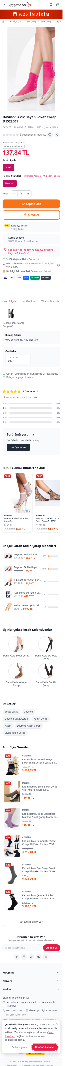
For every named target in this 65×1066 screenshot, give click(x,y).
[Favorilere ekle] (49, 134)
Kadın (8, 725)
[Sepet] (57, 4)
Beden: (12, 175)
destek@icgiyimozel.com (43, 1010)
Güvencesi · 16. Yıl (28, 271)
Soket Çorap (11, 711)
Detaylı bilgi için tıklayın (19, 377)
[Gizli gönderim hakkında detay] (58, 265)
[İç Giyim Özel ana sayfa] (20, 4)
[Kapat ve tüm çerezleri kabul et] (56, 1023)
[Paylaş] (57, 134)
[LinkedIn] (46, 957)
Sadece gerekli (20, 1047)
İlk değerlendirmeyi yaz (33, 134)
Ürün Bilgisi (9, 301)
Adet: (5, 193)
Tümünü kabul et (44, 1047)
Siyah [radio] (9, 167)
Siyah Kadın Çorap (15, 732)
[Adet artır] (28, 194)
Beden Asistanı (34, 176)
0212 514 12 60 (14, 1010)
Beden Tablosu (53, 176)
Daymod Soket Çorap (16, 718)
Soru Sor (33, 397)
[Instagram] (24, 957)
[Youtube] (39, 957)
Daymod (7, 127)
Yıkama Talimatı (50, 301)
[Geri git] (4, 4)
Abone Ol (51, 947)
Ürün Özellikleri (28, 301)
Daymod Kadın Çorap (29, 725)
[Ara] (51, 4)
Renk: (9, 160)
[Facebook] (17, 957)
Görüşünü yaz (18, 447)
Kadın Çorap (41, 718)
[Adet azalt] (14, 194)
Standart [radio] (9, 183)
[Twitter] (31, 957)
